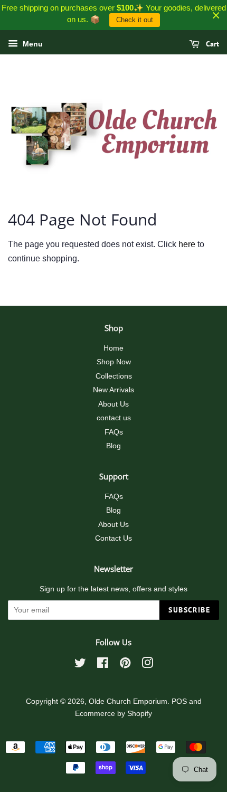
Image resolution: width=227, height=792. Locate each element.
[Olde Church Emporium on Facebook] (103, 665)
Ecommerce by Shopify (113, 714)
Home (113, 348)
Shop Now (114, 362)
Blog (113, 446)
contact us (114, 418)
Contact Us (113, 538)
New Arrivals (113, 390)
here (186, 244)
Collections (114, 376)
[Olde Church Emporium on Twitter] (80, 665)
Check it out (134, 20)
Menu (32, 44)
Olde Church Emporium (128, 701)
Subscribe (189, 610)
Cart (211, 44)
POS (179, 701)
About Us (113, 404)
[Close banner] (216, 15)
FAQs (114, 432)
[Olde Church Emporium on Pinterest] (125, 665)
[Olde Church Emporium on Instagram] (147, 665)
